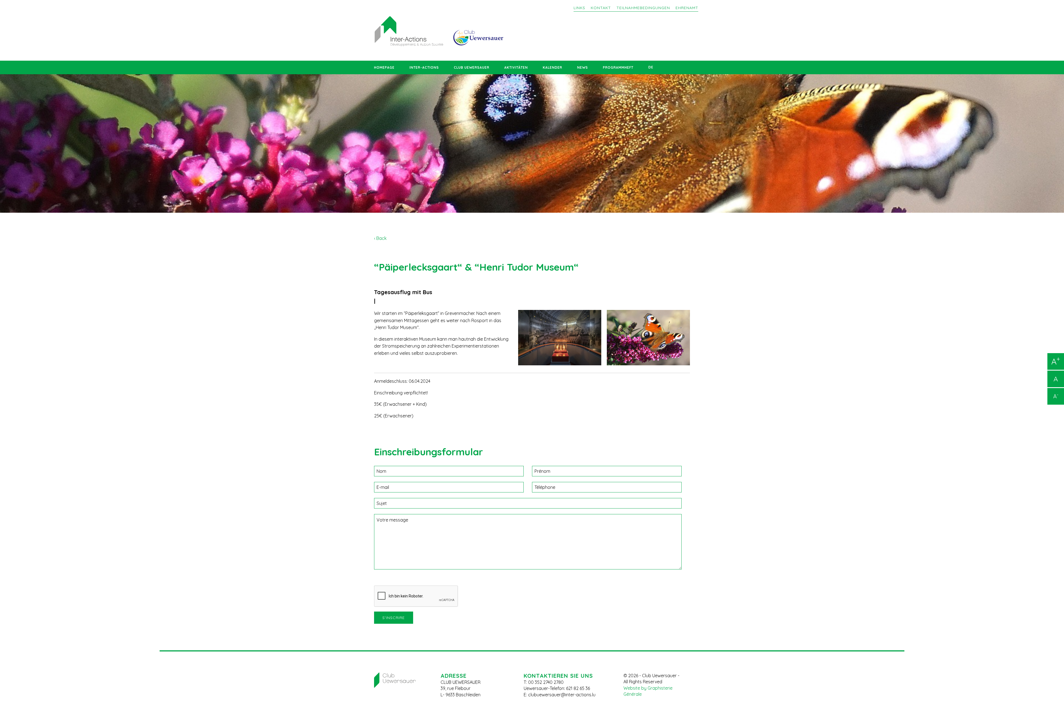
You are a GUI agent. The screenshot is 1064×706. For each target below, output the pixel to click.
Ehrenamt (687, 7)
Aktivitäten (516, 67)
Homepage (384, 67)
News (582, 67)
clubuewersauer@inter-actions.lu (561, 694)
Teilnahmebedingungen (643, 7)
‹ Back (380, 238)
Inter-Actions (424, 67)
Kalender (552, 67)
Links (579, 7)
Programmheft (618, 67)
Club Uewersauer (471, 67)
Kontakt (601, 7)
